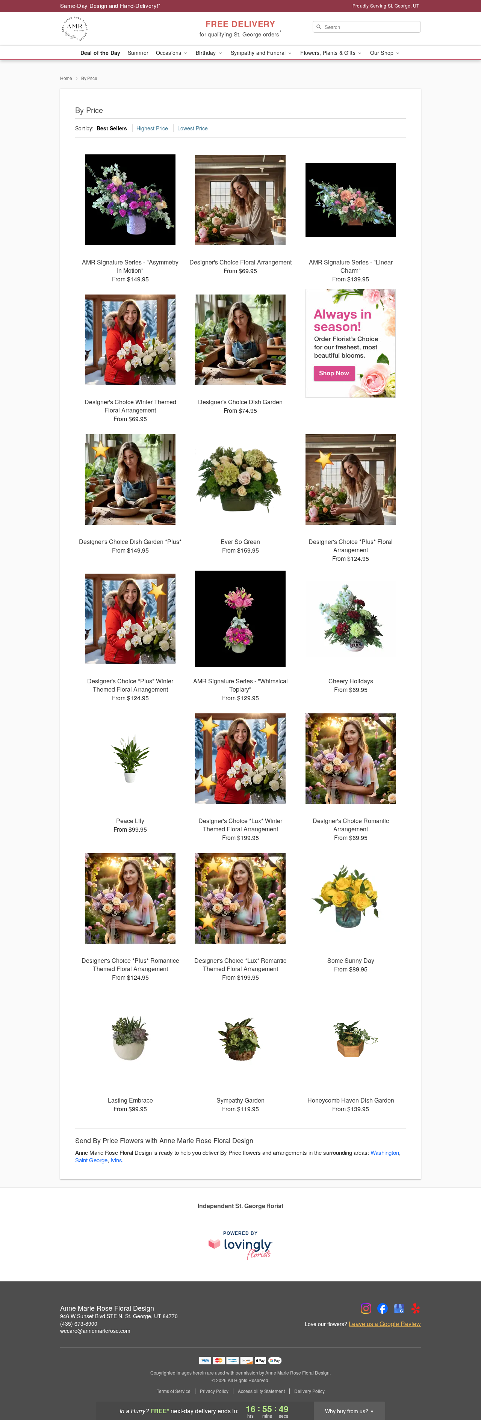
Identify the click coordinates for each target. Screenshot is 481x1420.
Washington (385, 1152)
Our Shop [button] (382, 52)
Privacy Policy (214, 1391)
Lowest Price (192, 128)
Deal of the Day (100, 52)
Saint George (91, 1160)
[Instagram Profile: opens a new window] (366, 1308)
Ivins (116, 1160)
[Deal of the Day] (351, 343)
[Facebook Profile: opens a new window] (382, 1308)
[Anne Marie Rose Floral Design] (114, 29)
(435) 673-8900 (78, 1323)
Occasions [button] (169, 52)
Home (66, 78)
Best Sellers (112, 128)
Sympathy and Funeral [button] (259, 52)
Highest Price (152, 128)
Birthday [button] (206, 52)
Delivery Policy (309, 1391)
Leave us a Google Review (385, 1324)
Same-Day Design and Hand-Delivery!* (110, 5)
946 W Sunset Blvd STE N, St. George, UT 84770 (119, 1316)
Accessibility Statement (261, 1391)
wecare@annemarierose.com (95, 1330)
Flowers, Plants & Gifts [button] (328, 52)
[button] (461, 1388)
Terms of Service (174, 1391)
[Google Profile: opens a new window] (399, 1308)
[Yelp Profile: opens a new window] (415, 1308)
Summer (138, 52)
